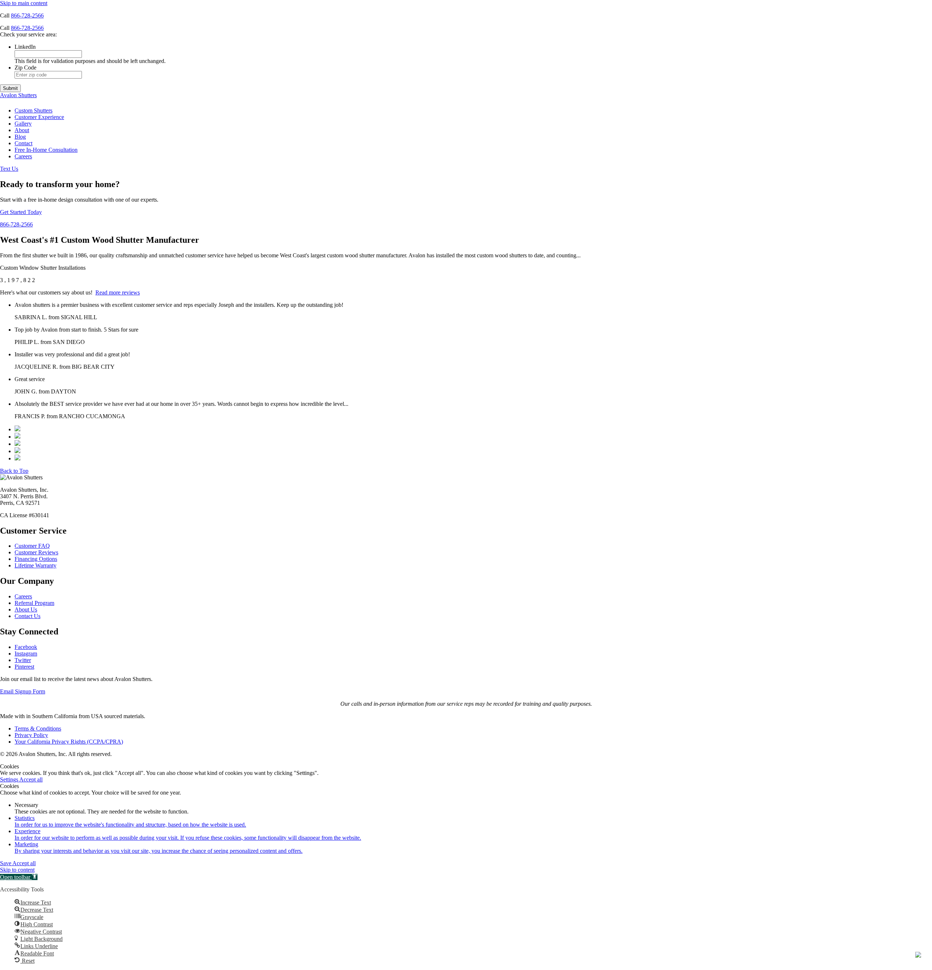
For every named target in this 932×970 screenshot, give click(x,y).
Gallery (23, 123)
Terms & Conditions (38, 728)
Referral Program (34, 603)
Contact (23, 143)
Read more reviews (117, 292)
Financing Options (36, 559)
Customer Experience (39, 117)
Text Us (9, 169)
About (22, 130)
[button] (18, 877)
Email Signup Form (22, 691)
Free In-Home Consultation (46, 150)
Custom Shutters (33, 110)
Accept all (31, 779)
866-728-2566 (27, 15)
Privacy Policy (31, 735)
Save (6, 863)
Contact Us (27, 616)
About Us (26, 609)
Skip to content (17, 870)
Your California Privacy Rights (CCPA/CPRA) (69, 742)
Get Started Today (21, 212)
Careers (23, 156)
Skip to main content (23, 3)
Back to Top (14, 471)
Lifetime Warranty (35, 565)
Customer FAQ (32, 546)
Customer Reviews (36, 552)
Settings (9, 779)
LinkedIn (25, 47)
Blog (20, 137)
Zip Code (25, 67)
